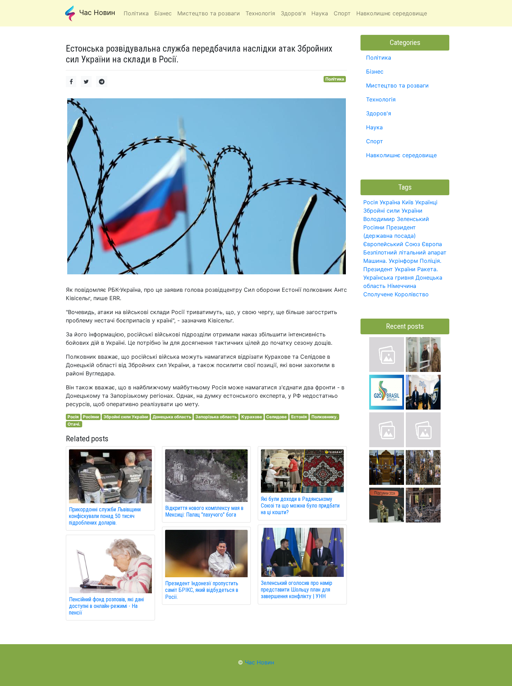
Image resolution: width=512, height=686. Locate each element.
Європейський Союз (391, 244)
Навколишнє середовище (401, 155)
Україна (390, 202)
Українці (426, 202)
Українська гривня (388, 277)
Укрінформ (403, 260)
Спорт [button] (342, 13)
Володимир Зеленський (396, 218)
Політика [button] (136, 13)
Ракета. (427, 269)
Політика (334, 79)
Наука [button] (319, 13)
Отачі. (74, 424)
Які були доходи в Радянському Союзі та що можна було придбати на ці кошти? (300, 506)
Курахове (251, 416)
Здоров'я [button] (293, 13)
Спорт (374, 141)
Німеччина (401, 285)
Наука (374, 127)
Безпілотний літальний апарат (405, 252)
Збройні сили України (125, 416)
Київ (407, 202)
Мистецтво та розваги (397, 85)
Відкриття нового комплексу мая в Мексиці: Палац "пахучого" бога (204, 511)
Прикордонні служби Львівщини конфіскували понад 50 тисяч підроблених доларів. (105, 516)
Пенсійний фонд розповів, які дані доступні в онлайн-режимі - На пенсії (106, 606)
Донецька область (172, 416)
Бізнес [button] (163, 13)
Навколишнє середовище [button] (391, 13)
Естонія (299, 416)
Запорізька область (216, 416)
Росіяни (91, 416)
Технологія (381, 99)
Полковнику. (324, 416)
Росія (73, 416)
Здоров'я (378, 113)
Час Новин (96, 12)
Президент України (389, 269)
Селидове (276, 416)
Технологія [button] (260, 13)
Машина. (375, 260)
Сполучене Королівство (396, 294)
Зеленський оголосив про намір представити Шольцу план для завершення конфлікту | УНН (296, 590)
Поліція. (430, 260)
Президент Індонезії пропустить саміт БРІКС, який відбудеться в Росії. (201, 590)
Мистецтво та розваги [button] (208, 13)
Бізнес (374, 71)
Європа (432, 244)
